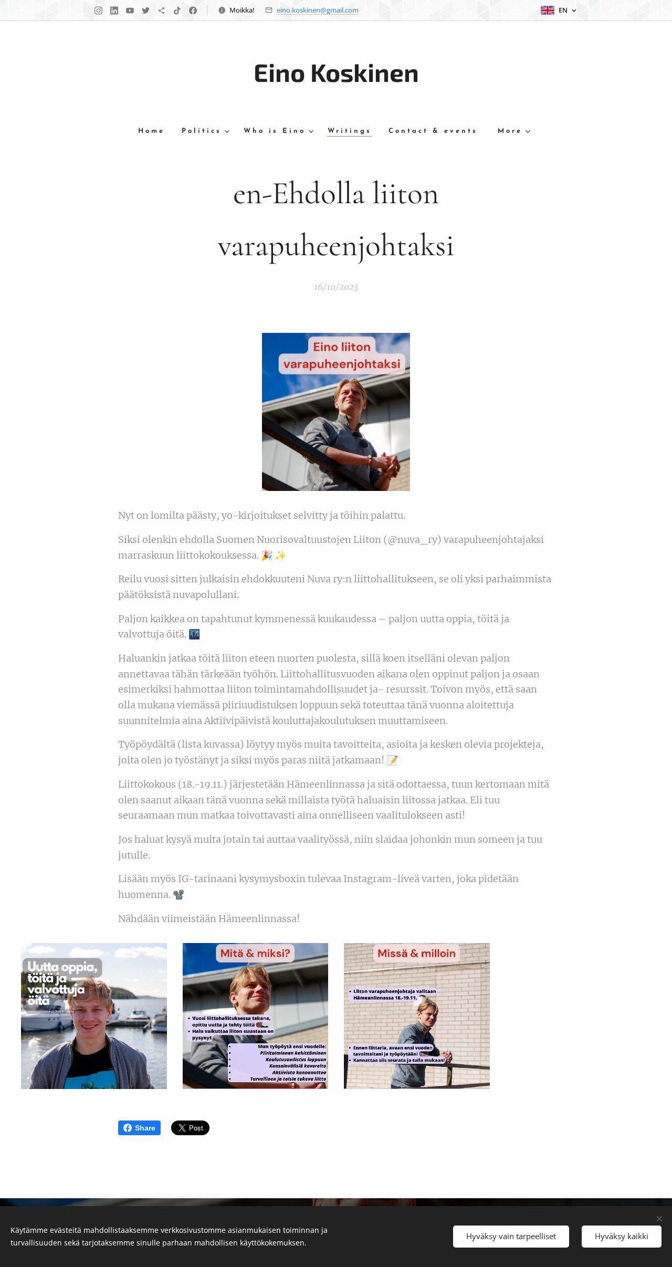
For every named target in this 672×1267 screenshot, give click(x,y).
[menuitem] (155, 131)
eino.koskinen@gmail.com (318, 10)
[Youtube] (129, 10)
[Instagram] (98, 10)
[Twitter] (145, 10)
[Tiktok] (177, 10)
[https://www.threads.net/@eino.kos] (161, 10)
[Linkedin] (114, 10)
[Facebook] (193, 10)
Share (145, 1128)
